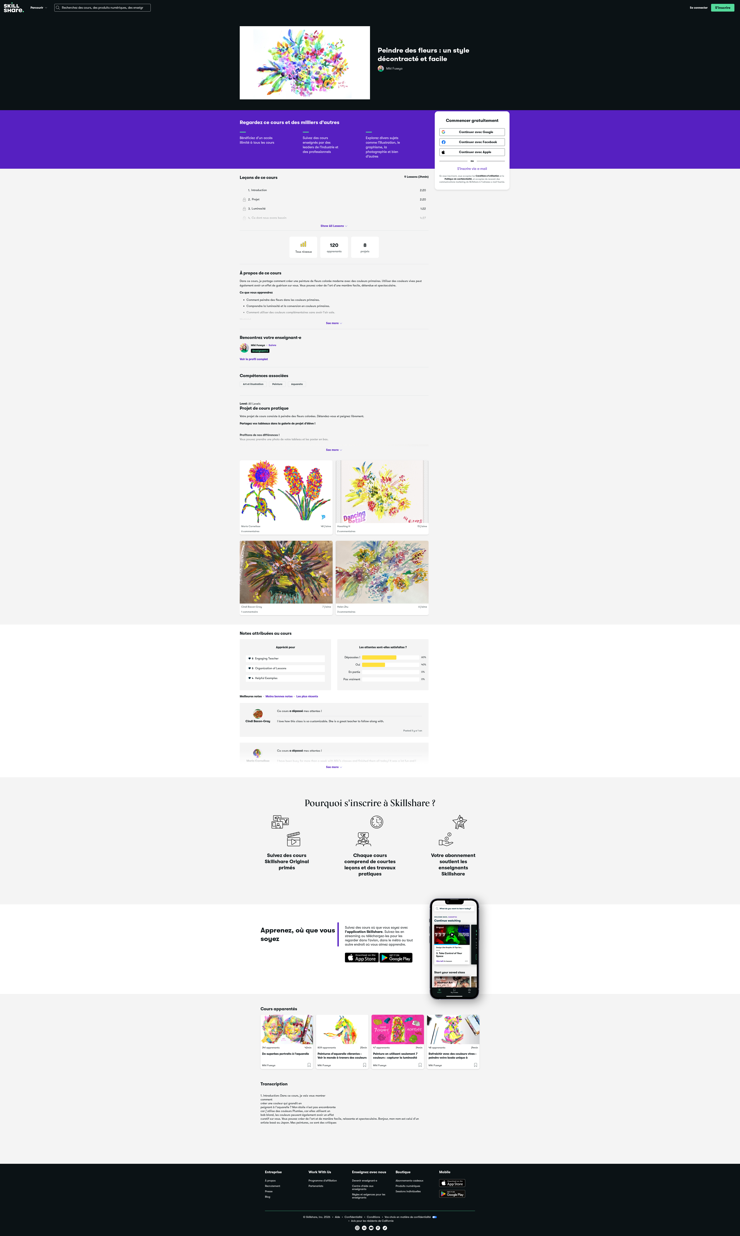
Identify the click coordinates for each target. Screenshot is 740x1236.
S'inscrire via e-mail (472, 169)
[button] (46, 7)
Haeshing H (343, 526)
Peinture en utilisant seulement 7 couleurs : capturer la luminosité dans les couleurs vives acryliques (396, 1057)
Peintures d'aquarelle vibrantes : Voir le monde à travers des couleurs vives (342, 1057)
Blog (267, 1196)
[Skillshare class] (287, 1029)
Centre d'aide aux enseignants (362, 1188)
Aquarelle (297, 384)
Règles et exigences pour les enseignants (368, 1196)
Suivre (272, 345)
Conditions (373, 1217)
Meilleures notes (251, 696)
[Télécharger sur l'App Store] (360, 958)
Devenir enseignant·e (364, 1180)
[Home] (14, 7)
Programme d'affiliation (323, 1180)
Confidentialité (353, 1217)
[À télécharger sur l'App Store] (457, 1183)
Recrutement (272, 1186)
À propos (270, 1180)
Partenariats (316, 1186)
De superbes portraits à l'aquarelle (285, 1054)
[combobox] (102, 8)
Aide (337, 1217)
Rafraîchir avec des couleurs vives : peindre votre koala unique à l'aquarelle (452, 1057)
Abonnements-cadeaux (409, 1180)
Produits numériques (408, 1186)
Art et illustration (253, 384)
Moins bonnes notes (279, 696)
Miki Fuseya (394, 68)
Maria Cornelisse (250, 526)
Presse (268, 1191)
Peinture (277, 384)
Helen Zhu (342, 606)
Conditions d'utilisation (487, 176)
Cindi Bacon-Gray (251, 606)
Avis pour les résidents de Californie (372, 1220)
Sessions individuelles (408, 1191)
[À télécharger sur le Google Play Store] (457, 1194)
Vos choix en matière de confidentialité (408, 1216)
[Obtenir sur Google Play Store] (396, 958)
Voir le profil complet (254, 359)
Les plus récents (307, 696)
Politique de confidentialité (458, 179)
